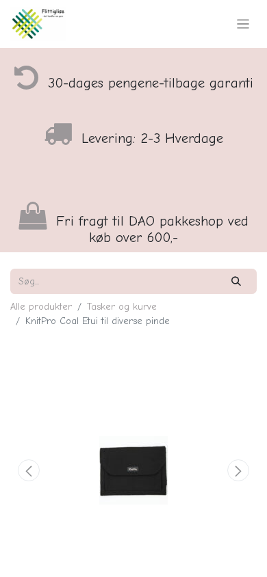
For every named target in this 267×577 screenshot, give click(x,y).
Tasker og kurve (122, 306)
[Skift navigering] (243, 24)
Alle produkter (41, 306)
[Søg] (236, 281)
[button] (28, 470)
